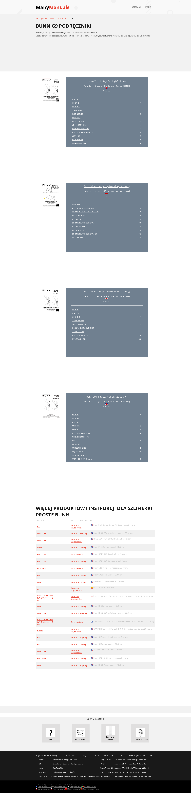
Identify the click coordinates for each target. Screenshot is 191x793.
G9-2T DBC (41, 554)
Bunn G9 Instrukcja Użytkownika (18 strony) (107, 186)
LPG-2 (39, 582)
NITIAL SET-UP (77, 140)
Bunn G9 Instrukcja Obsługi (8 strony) (106, 81)
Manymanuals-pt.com (90, 789)
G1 (38, 526)
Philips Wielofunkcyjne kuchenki (65, 760)
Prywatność (108, 755)
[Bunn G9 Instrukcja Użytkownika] (51, 217)
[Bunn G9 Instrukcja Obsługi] (51, 112)
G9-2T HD (75, 103)
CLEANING (76, 136)
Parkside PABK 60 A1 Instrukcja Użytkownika (131, 760)
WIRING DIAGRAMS (79, 230)
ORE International (45, 776)
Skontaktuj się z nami (137, 755)
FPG (39, 606)
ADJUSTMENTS (77, 452)
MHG (39, 547)
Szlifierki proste (108, 86)
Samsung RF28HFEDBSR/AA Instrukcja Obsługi (132, 768)
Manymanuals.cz (59, 789)
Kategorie (136, 7)
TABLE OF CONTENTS (80, 324)
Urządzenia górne (69, 755)
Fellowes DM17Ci (106, 776)
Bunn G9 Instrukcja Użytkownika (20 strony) (107, 291)
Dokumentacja (77, 554)
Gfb (40, 764)
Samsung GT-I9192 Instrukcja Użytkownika (130, 764)
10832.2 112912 (78, 332)
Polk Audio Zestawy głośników (64, 772)
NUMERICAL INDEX (79, 339)
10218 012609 (77, 110)
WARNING (76, 429)
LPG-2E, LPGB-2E (78, 215)
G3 (38, 575)
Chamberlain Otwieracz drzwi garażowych (68, 764)
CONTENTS (76, 118)
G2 (38, 637)
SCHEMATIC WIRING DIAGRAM (83, 223)
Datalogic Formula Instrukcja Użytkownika (130, 772)
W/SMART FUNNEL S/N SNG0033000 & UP (45, 597)
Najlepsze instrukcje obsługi (46, 755)
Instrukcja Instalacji (79, 533)
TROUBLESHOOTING (79, 455)
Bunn (91, 86)
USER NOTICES (77, 114)
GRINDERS (76, 204)
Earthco (41, 768)
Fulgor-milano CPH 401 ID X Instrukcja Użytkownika (133, 776)
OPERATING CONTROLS (80, 129)
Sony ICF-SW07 (105, 760)
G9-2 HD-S (76, 107)
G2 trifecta (41, 568)
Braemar (42, 760)
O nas (152, 755)
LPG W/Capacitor (78, 226)
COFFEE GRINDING (79, 143)
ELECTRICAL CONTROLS (80, 335)
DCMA (121, 755)
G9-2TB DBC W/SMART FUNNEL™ (84, 208)
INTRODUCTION (78, 121)
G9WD (40, 630)
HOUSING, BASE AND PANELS (83, 328)
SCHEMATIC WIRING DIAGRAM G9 (84, 234)
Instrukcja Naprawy (79, 637)
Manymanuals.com (45, 787)
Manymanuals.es (73, 789)
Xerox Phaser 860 (107, 768)
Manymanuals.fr (76, 787)
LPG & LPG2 (76, 219)
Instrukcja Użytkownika (76, 526)
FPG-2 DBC (41, 533)
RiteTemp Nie (58, 768)
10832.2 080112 (78, 321)
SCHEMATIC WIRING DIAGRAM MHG (85, 212)
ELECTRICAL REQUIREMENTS (82, 132)
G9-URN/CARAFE (78, 237)
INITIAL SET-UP (77, 440)
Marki (148, 7)
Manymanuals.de (60, 787)
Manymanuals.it (90, 787)
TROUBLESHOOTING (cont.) (82, 459)
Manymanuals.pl (44, 789)
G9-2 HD (75, 99)
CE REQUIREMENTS (79, 125)
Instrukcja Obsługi (78, 547)
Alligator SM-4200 (107, 772)
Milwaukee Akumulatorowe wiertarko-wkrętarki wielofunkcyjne (76, 776)
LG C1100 (103, 764)
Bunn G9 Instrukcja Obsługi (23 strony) (106, 396)
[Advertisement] (95, 55)
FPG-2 (39, 665)
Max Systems (43, 772)
